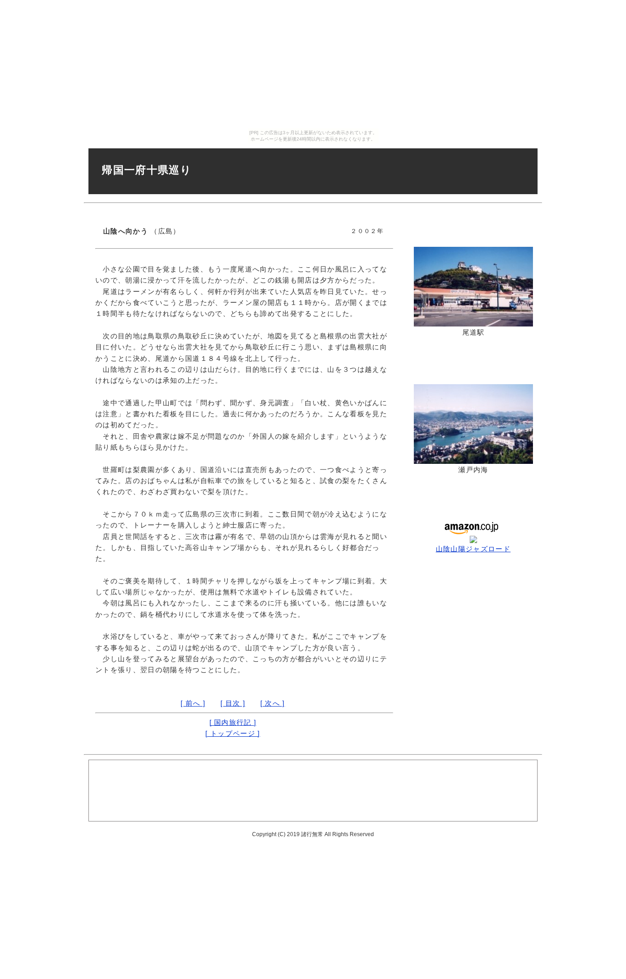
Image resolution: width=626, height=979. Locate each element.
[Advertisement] (313, 789)
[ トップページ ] (232, 733)
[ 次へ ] (272, 703)
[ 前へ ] (193, 703)
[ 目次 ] (232, 703)
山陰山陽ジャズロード (473, 549)
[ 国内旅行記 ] (233, 722)
